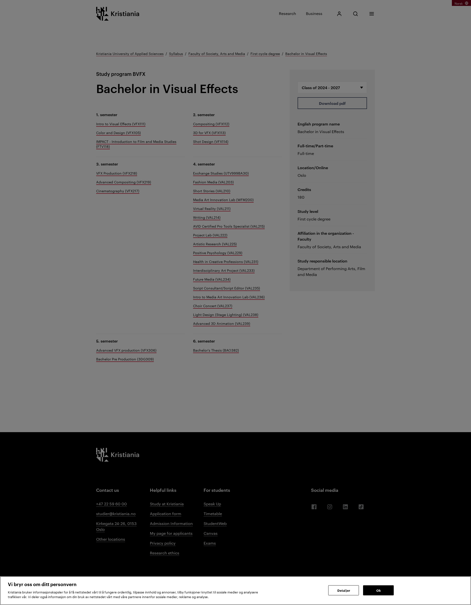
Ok (378, 590)
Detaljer (343, 590)
